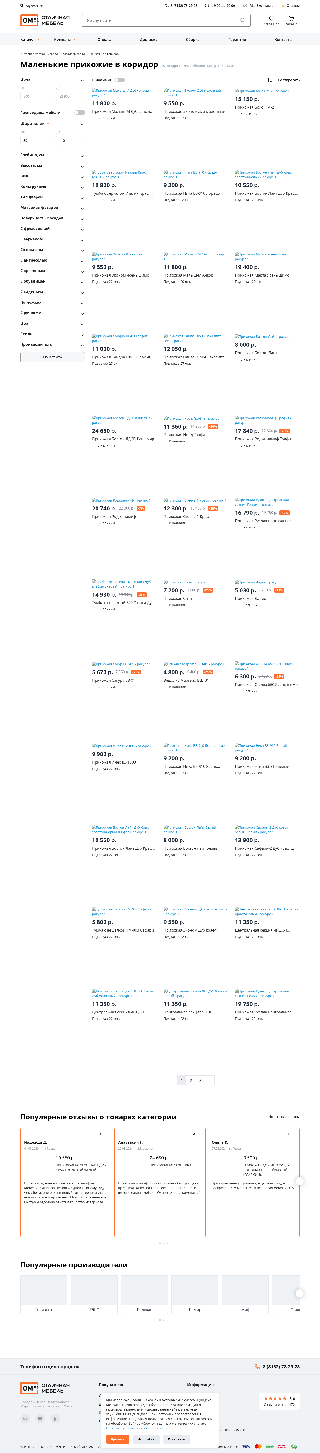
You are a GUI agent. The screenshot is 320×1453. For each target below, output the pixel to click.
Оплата (104, 39)
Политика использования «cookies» (134, 1428)
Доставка (148, 39)
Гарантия (237, 39)
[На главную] (45, 20)
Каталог (27, 39)
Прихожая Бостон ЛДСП (171, 1165)
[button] (300, 1181)
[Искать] (243, 20)
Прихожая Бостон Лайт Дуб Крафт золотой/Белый (81, 1167)
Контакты (284, 39)
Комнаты (62, 39)
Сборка (193, 39)
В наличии (102, 80)
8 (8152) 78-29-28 (281, 1366)
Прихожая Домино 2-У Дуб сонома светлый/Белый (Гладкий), (267, 1170)
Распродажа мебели (40, 112)
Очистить (52, 357)
